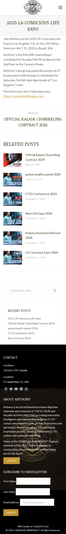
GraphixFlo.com (41, 526)
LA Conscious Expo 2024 (41, 252)
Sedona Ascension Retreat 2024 (42, 235)
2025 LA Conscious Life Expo (24, 318)
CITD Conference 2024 (41, 194)
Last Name (9, 491)
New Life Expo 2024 (38, 213)
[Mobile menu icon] (60, 7)
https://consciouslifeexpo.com (23, 96)
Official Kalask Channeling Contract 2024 (42, 157)
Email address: (11, 502)
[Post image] (12, 160)
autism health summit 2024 (43, 174)
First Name (9, 481)
